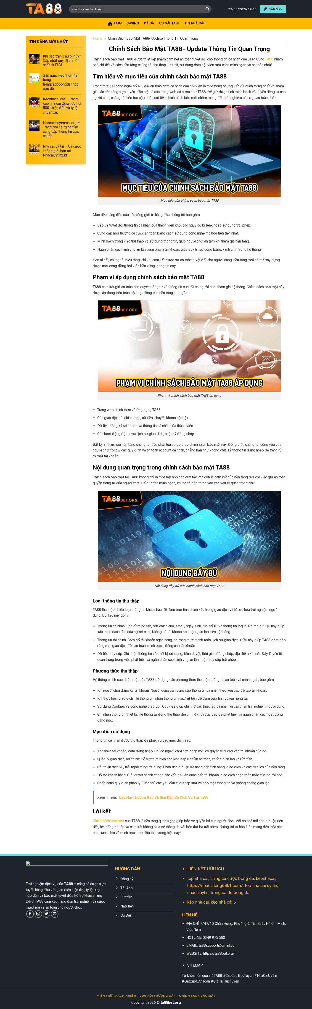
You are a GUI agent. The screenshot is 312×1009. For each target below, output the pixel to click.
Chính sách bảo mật (108, 821)
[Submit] (207, 9)
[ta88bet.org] (44, 9)
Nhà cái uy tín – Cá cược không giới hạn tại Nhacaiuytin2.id (62, 150)
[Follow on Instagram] (38, 914)
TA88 (269, 59)
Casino (133, 23)
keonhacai (265, 878)
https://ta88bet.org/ (219, 953)
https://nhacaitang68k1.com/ (215, 885)
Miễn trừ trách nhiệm (116, 995)
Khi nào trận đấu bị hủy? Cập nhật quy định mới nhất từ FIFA (62, 60)
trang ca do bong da (230, 892)
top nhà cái (197, 878)
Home (97, 38)
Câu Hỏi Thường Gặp (158, 995)
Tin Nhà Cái (194, 23)
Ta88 (118, 23)
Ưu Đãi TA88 (169, 23)
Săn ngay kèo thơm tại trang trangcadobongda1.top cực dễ (61, 82)
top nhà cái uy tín (261, 885)
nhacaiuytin (198, 892)
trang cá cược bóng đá (232, 878)
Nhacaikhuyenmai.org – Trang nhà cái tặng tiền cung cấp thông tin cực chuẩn (61, 129)
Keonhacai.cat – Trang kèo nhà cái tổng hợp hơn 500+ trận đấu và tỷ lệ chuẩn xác (62, 105)
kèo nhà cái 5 (223, 902)
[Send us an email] (54, 914)
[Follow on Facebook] (30, 914)
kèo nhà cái (198, 902)
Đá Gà (149, 23)
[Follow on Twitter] (46, 914)
